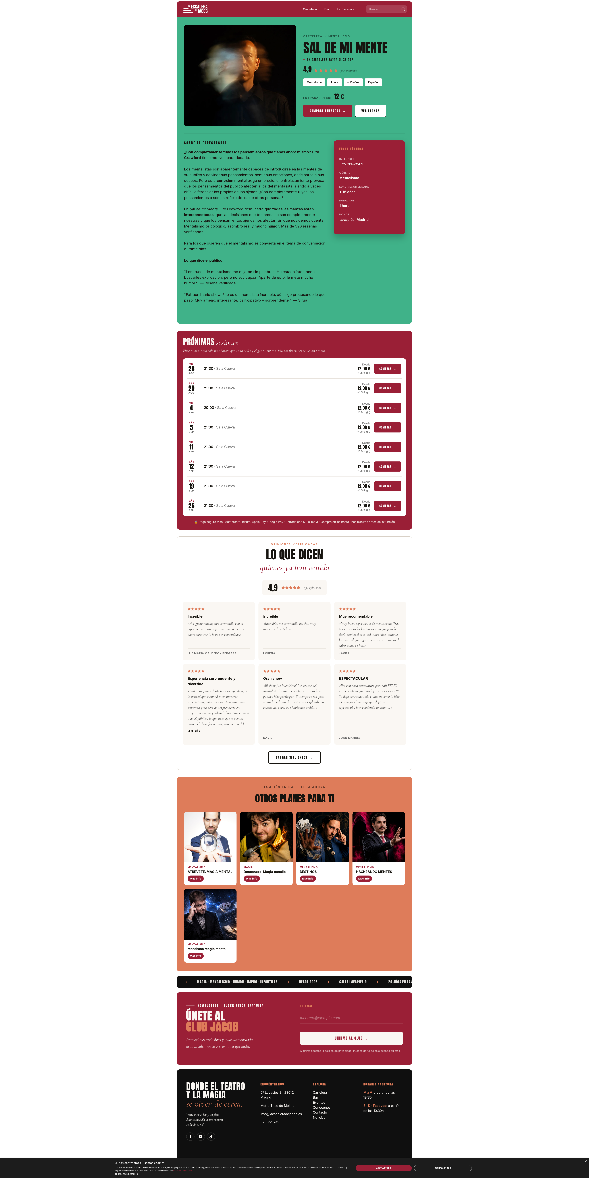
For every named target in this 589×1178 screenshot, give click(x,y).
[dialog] (294, 1168)
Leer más (194, 731)
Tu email (307, 1006)
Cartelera (310, 9)
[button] (231, 1174)
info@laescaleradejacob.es (281, 1114)
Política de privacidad (182, 1170)
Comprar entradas (328, 111)
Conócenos (322, 1107)
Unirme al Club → (351, 1038)
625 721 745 (269, 1122)
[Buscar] (403, 9)
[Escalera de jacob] (196, 9)
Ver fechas (370, 111)
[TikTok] (211, 1136)
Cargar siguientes (294, 757)
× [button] (585, 1161)
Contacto (320, 1112)
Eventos (319, 1102)
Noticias (319, 1117)
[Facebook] (190, 1136)
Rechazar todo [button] (443, 1168)
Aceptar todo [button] (383, 1168)
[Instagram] (201, 1136)
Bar (326, 9)
